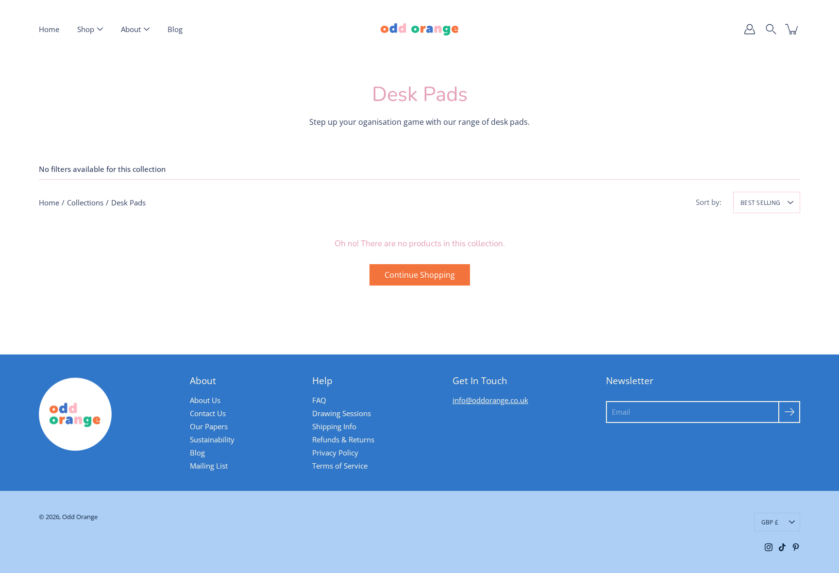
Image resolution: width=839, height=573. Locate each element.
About (131, 29)
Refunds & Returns (343, 439)
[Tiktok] (782, 547)
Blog (175, 29)
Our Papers (209, 426)
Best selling (760, 202)
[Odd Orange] (419, 29)
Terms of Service (340, 466)
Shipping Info (334, 426)
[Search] (771, 29)
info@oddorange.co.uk (490, 400)
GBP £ (769, 522)
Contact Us (208, 413)
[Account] (749, 29)
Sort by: (709, 202)
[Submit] (789, 412)
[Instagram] (768, 547)
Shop (85, 29)
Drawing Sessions (341, 413)
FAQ (319, 400)
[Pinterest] (795, 547)
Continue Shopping (420, 275)
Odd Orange (80, 517)
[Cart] (792, 29)
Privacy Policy (335, 452)
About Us (205, 400)
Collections (85, 202)
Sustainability (212, 439)
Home (49, 29)
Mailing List (209, 466)
